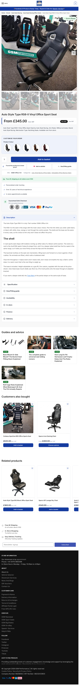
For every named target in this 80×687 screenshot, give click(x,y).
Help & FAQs (6, 631)
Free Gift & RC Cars (9, 609)
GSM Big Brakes (8, 623)
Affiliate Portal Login (9, 606)
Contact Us (6, 586)
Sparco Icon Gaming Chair (47, 436)
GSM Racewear (7, 617)
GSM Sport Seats (8, 620)
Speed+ (55, 9)
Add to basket (44, 159)
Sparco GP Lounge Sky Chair (48, 500)
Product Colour (8, 142)
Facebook (5, 639)
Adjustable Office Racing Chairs (61, 173)
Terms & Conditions (9, 603)
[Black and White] (7, 148)
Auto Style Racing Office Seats (32, 13)
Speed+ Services (8, 628)
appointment (21, 559)
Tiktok (4, 654)
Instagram (5, 645)
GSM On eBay (7, 626)
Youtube (5, 651)
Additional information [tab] (39, 284)
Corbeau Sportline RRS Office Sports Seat (17, 436)
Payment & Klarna (8, 595)
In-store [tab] (9, 305)
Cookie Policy (7, 671)
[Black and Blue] (26, 148)
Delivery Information (9, 597)
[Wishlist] (32, 404)
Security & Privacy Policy (22, 671)
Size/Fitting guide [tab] (12, 291)
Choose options (53, 445)
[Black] (17, 148)
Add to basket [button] (18, 445)
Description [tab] (10, 218)
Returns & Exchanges (9, 600)
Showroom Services (9, 578)
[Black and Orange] (36, 148)
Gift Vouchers (7, 584)
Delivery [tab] (9, 319)
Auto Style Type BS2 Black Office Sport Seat (18, 500)
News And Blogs (8, 581)
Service (60, 9)
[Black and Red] (45, 148)
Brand (8, 13)
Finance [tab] (9, 312)
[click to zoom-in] (39, 53)
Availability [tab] (10, 298)
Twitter (4, 642)
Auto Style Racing (16, 13)
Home (3, 13)
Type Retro (31, 276)
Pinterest (5, 648)
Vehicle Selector (8, 575)
